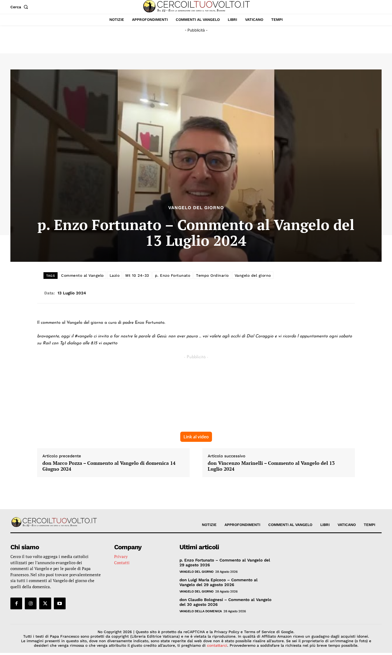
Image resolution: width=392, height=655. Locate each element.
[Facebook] (16, 603)
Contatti (122, 562)
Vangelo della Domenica (200, 611)
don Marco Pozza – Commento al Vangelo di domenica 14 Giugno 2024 (108, 466)
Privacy (121, 556)
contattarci (217, 645)
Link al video (196, 437)
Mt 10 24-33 (137, 275)
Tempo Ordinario (212, 275)
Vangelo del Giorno (196, 207)
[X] (45, 603)
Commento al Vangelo (82, 275)
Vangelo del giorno (253, 275)
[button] (20, 7)
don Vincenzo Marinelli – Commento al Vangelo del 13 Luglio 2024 (271, 466)
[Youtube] (60, 603)
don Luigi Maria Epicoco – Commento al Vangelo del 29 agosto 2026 (218, 582)
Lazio (115, 275)
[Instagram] (31, 603)
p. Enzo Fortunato (172, 275)
